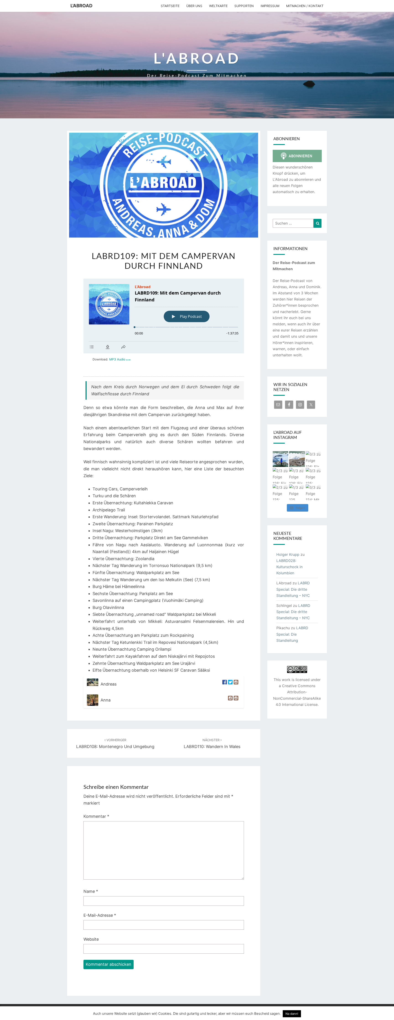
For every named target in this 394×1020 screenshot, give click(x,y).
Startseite (170, 6)
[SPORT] (235, 700)
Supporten (244, 6)
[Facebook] (224, 684)
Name (90, 891)
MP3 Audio (119, 359)
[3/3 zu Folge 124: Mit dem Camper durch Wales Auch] (313, 492)
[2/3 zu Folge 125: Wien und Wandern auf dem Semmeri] (280, 492)
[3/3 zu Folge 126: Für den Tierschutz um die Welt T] (313, 459)
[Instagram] (235, 684)
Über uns (194, 6)
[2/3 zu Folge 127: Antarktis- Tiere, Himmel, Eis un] (280, 459)
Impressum (270, 6)
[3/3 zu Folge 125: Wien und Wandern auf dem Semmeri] (313, 476)
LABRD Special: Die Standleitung (292, 634)
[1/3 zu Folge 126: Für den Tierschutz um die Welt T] (297, 476)
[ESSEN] (230, 700)
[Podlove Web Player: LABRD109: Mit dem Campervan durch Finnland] (163, 316)
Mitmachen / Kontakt (305, 6)
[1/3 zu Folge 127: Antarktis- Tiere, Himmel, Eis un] (297, 459)
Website (91, 939)
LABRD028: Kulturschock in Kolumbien (289, 566)
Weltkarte (218, 6)
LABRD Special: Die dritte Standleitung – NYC (293, 589)
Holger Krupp (287, 554)
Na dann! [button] (291, 1013)
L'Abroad (81, 5)
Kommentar (96, 816)
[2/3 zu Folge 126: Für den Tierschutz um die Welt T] (280, 476)
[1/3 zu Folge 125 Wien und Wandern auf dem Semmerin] (297, 492)
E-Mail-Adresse (99, 915)
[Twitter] (230, 684)
